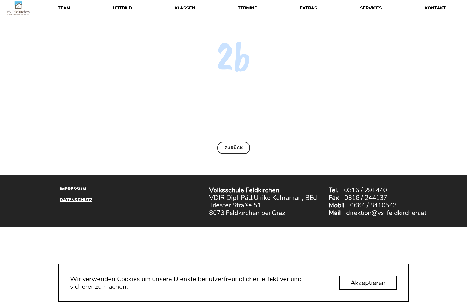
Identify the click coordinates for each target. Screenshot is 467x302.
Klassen (185, 8)
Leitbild (122, 8)
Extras (308, 8)
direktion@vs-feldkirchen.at (386, 213)
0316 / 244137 (365, 197)
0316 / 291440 (365, 190)
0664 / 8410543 (373, 205)
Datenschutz (76, 200)
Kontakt (435, 8)
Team (64, 8)
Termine (247, 8)
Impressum (73, 189)
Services (371, 8)
